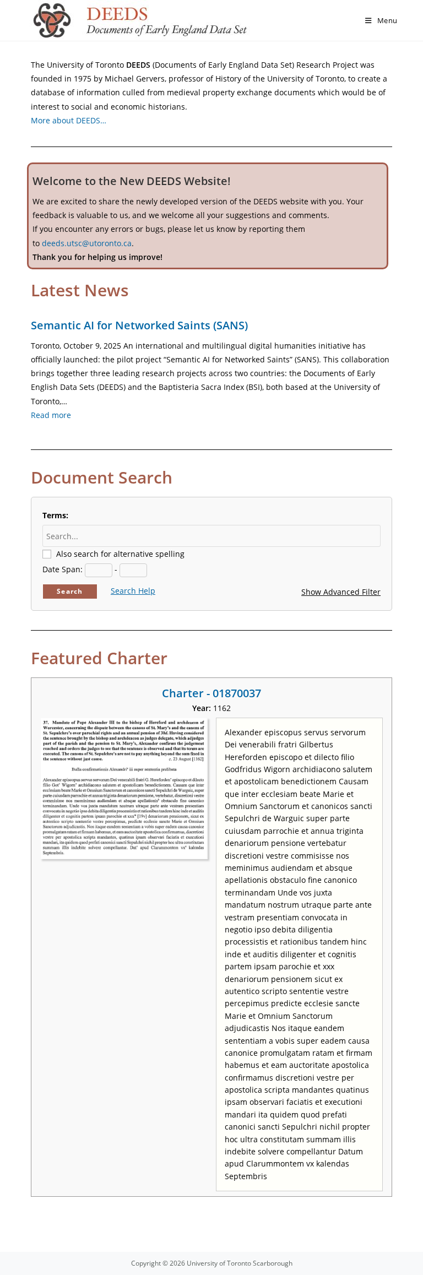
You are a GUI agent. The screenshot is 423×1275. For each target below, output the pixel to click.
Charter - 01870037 (211, 693)
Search (70, 591)
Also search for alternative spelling (120, 554)
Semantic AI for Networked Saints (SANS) (139, 325)
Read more (51, 415)
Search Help (133, 590)
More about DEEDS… (68, 120)
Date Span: (62, 569)
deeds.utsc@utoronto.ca (87, 243)
